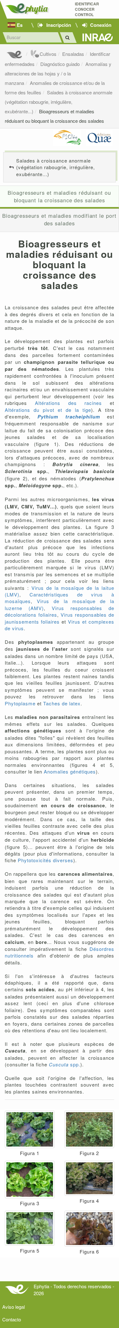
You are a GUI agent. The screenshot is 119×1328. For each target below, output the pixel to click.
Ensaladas (73, 53)
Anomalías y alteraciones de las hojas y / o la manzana (58, 73)
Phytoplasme (20, 703)
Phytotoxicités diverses (45, 860)
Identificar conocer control (87, 9)
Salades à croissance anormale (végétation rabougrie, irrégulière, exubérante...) (58, 102)
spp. (64, 1064)
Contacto (11, 1319)
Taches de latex (62, 703)
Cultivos (48, 53)
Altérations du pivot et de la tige (48, 409)
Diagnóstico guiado (60, 64)
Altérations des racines (64, 403)
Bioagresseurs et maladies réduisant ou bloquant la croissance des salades (59, 196)
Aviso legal (13, 1306)
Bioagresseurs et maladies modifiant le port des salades (59, 219)
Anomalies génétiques (70, 771)
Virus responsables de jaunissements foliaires (59, 618)
